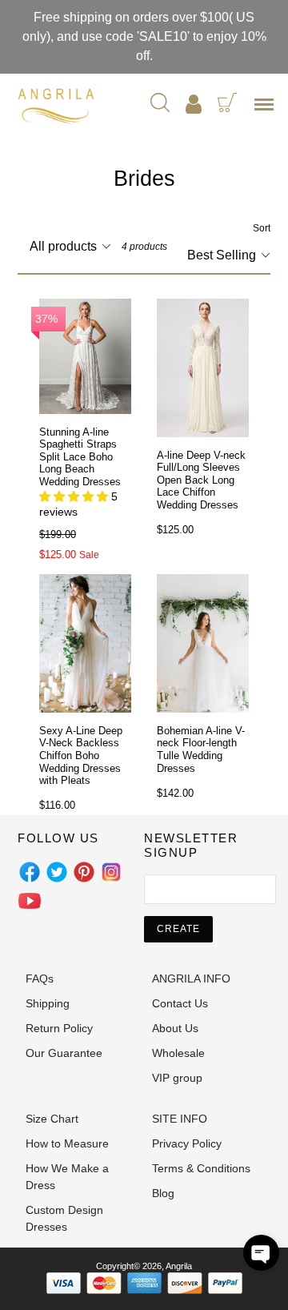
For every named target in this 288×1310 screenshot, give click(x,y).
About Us (175, 1028)
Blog (163, 1193)
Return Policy (59, 1028)
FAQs (40, 978)
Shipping (48, 1003)
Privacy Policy (187, 1143)
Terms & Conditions (201, 1168)
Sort (261, 228)
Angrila (179, 1266)
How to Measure (67, 1143)
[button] (261, 1253)
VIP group (177, 1077)
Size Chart (52, 1118)
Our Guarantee (64, 1053)
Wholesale (178, 1053)
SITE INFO (179, 1118)
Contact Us (180, 1003)
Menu (267, 109)
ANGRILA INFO (191, 978)
